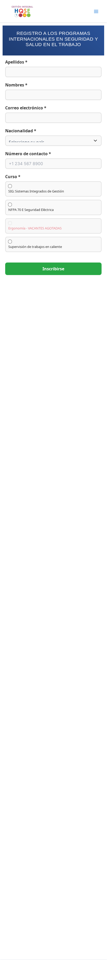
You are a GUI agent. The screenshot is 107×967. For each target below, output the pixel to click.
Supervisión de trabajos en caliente (35, 247)
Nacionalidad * (20, 130)
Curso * (12, 176)
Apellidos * (16, 62)
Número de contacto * (28, 153)
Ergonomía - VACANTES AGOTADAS (35, 228)
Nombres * (16, 85)
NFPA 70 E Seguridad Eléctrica (31, 210)
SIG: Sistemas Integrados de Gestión (36, 191)
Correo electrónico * (25, 107)
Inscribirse (53, 269)
